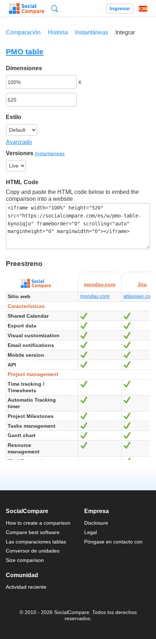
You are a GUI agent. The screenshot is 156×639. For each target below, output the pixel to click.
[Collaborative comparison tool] (27, 8)
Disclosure (96, 523)
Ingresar (120, 8)
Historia (58, 32)
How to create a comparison (38, 523)
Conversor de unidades (32, 551)
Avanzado (19, 142)
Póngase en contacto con (113, 542)
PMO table (25, 51)
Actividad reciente (26, 587)
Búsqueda (54, 8)
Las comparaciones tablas (36, 542)
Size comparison (25, 560)
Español (143, 9)
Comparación (23, 32)
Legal (90, 532)
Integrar (125, 32)
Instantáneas (91, 32)
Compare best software (32, 532)
